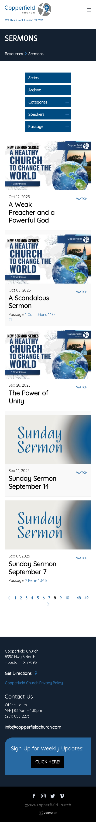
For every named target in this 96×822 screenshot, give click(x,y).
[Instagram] (43, 797)
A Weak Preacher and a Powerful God (32, 212)
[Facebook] (34, 797)
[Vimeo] (62, 797)
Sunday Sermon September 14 (32, 482)
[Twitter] (52, 797)
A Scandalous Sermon (29, 302)
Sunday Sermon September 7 (32, 568)
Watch (81, 198)
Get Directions (19, 673)
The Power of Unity (28, 397)
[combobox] (48, 78)
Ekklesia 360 (48, 813)
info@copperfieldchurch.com (33, 727)
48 (79, 597)
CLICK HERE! (47, 761)
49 (87, 597)
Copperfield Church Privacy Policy (34, 682)
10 (67, 597)
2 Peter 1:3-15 (36, 580)
